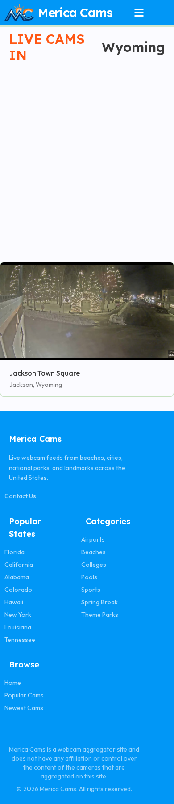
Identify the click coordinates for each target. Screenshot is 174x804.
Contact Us (20, 496)
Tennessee (19, 640)
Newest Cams (23, 708)
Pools (89, 577)
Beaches (93, 552)
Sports (90, 590)
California (18, 564)
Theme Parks (99, 615)
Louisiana (17, 627)
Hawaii (13, 602)
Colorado (18, 590)
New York (17, 615)
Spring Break (99, 602)
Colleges (93, 564)
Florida (14, 552)
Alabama (16, 577)
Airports (93, 539)
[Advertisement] (87, 157)
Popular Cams (24, 695)
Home (12, 683)
